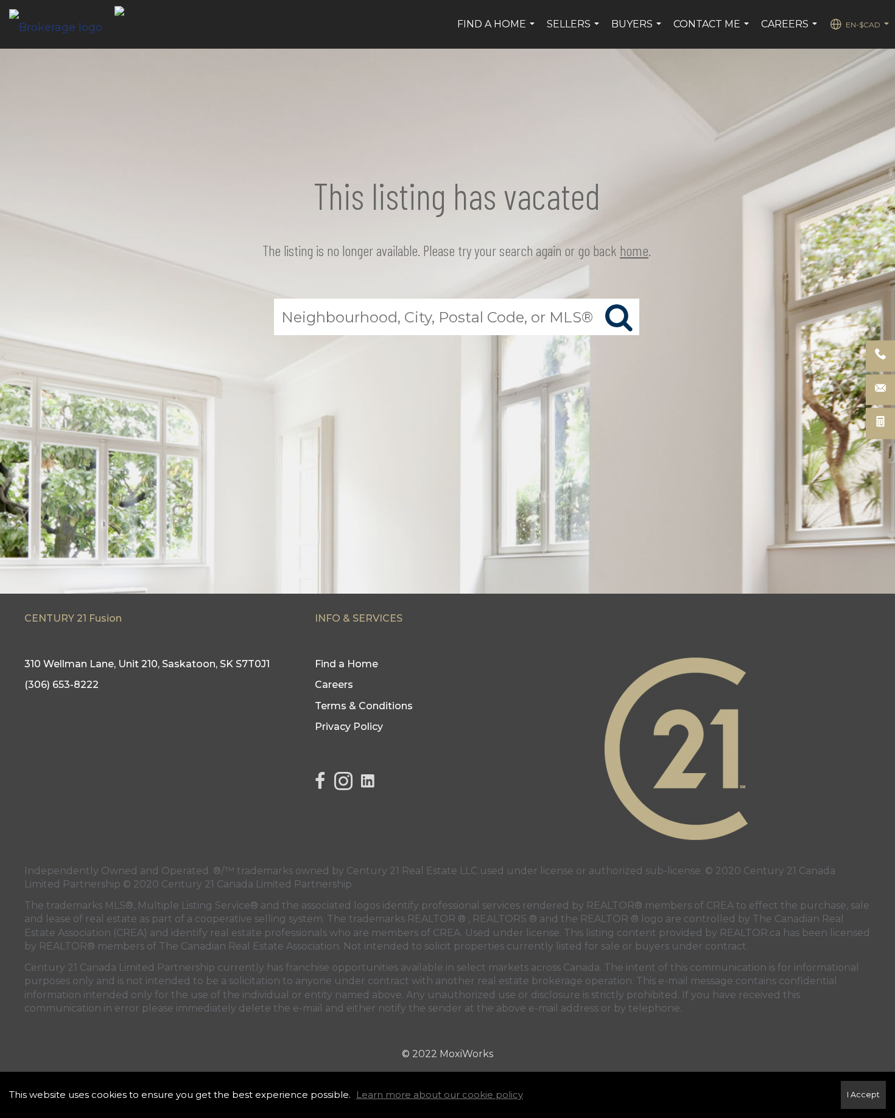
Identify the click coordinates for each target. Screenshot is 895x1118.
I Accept (863, 1094)
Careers (790, 30)
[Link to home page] (61, 24)
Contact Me (712, 30)
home (634, 250)
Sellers (574, 30)
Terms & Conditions (364, 706)
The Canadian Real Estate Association (249, 946)
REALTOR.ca (750, 933)
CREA (720, 905)
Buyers (637, 30)
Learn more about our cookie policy (439, 1094)
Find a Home (497, 30)
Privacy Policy (349, 726)
